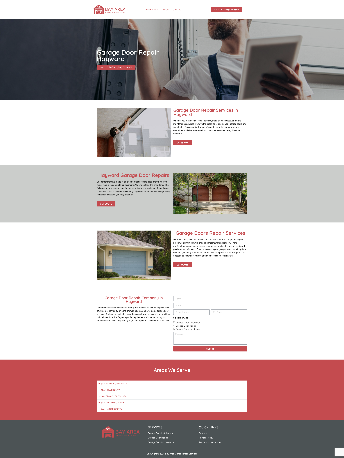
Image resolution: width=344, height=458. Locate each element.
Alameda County (110, 390)
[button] (172, 384)
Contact (177, 9)
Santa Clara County (112, 402)
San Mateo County (111, 409)
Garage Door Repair (186, 325)
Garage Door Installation (188, 322)
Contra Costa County (113, 396)
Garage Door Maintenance (189, 329)
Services (151, 9)
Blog (166, 9)
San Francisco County (114, 383)
